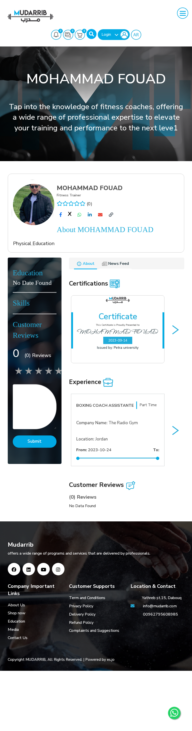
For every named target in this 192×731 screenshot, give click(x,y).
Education (16, 621)
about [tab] (88, 263)
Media (13, 629)
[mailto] (100, 214)
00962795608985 (160, 614)
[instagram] (58, 569)
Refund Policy (81, 622)
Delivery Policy (82, 614)
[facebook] (60, 214)
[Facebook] (14, 569)
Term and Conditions (87, 598)
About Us (16, 605)
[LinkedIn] (28, 569)
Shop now (17, 613)
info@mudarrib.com (159, 606)
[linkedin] (89, 214)
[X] (70, 215)
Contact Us (18, 638)
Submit (35, 441)
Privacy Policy (81, 606)
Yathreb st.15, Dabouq (162, 598)
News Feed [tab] (118, 263)
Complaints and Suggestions (94, 630)
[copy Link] (111, 214)
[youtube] (43, 569)
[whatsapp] (79, 214)
